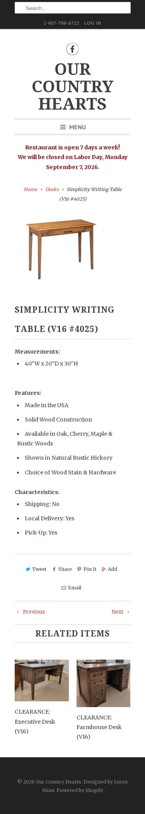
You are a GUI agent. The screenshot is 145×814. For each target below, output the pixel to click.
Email (74, 588)
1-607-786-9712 (61, 23)
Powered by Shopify (79, 790)
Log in (92, 23)
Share (65, 569)
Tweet (39, 569)
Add (112, 569)
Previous (33, 612)
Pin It (90, 569)
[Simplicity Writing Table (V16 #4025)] (61, 250)
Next (118, 612)
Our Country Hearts (72, 87)
